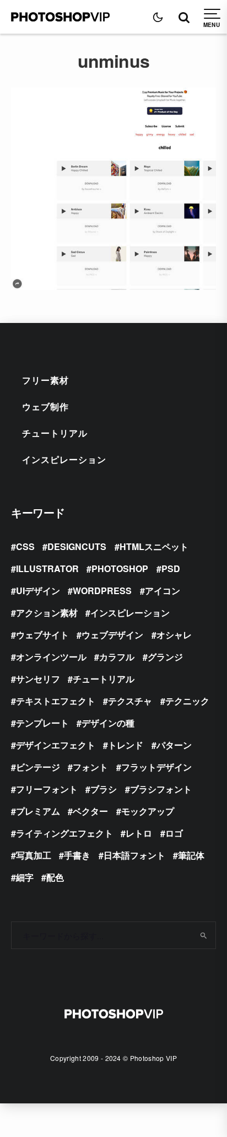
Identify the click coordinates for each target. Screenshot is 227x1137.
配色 (55, 877)
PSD (170, 568)
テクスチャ (130, 700)
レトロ (139, 833)
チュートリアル (55, 433)
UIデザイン (38, 590)
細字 (25, 877)
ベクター (90, 811)
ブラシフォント (161, 789)
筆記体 (191, 855)
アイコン (162, 590)
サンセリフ (38, 678)
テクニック (187, 700)
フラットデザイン (156, 767)
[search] (203, 935)
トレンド (125, 745)
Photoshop (119, 568)
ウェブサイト (42, 634)
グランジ (165, 656)
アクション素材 (47, 612)
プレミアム (38, 811)
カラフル (116, 656)
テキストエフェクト (55, 700)
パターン (174, 745)
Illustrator (47, 568)
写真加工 (33, 855)
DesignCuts (76, 546)
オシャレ (174, 634)
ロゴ (174, 833)
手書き (77, 855)
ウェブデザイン (112, 634)
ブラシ (103, 789)
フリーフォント (47, 789)
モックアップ (147, 811)
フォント (90, 767)
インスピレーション (64, 459)
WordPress (102, 590)
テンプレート (42, 722)
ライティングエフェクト (64, 833)
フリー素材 (45, 380)
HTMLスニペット (154, 546)
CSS (25, 546)
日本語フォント (134, 855)
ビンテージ (38, 767)
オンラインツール (51, 656)
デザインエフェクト (55, 745)
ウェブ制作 (45, 406)
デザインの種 (108, 722)
